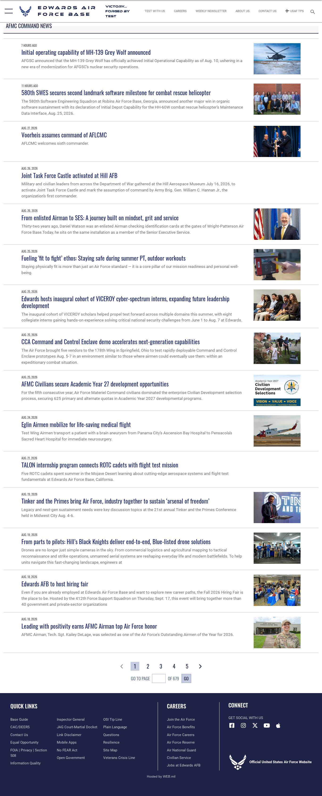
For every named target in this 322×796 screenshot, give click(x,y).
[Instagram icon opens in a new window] (243, 725)
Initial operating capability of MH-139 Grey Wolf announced (86, 52)
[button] (7, 11)
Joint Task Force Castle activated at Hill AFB (69, 175)
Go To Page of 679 (155, 678)
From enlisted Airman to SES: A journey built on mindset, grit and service (100, 217)
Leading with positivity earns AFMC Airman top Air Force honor (89, 626)
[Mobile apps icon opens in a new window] (278, 725)
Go (186, 678)
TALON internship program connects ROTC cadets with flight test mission (99, 464)
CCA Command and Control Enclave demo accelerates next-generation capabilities (110, 341)
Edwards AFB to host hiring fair (54, 583)
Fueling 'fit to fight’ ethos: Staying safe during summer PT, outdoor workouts (103, 258)
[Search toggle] (314, 11)
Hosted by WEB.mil (161, 776)
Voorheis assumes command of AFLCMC (64, 134)
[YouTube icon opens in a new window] (266, 725)
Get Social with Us (245, 718)
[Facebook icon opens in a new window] (231, 725)
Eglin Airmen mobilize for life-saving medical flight (76, 424)
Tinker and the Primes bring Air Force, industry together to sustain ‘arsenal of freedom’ (115, 500)
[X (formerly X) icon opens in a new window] (255, 725)
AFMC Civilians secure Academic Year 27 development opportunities (95, 383)
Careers (176, 706)
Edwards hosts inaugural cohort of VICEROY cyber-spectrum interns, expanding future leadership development (125, 302)
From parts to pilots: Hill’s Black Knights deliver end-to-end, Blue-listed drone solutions (116, 541)
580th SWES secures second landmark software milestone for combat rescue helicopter (116, 92)
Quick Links (23, 706)
